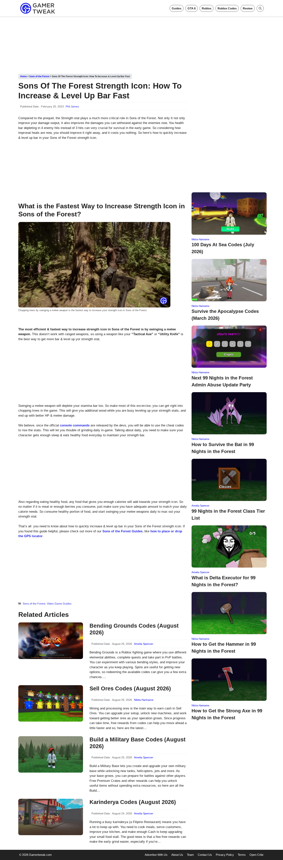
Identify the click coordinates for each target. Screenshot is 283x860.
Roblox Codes (227, 8)
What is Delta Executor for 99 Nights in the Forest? (223, 581)
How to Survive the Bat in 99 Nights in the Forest (223, 448)
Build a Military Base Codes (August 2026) (138, 742)
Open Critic (257, 854)
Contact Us (205, 854)
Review (248, 8)
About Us (177, 854)
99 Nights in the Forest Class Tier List (228, 514)
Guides (176, 8)
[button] (260, 8)
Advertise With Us (156, 854)
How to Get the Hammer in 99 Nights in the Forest (224, 647)
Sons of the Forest (39, 76)
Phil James (72, 106)
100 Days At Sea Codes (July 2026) (223, 248)
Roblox (206, 8)
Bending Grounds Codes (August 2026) (134, 629)
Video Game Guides (59, 603)
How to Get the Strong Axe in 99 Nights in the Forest (227, 714)
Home (23, 76)
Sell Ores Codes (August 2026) (130, 688)
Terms (242, 854)
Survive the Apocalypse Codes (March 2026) (225, 315)
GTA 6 (192, 8)
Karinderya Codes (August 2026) (133, 802)
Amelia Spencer (143, 643)
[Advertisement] (141, 44)
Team (190, 854)
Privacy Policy (225, 854)
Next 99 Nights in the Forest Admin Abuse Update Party (222, 381)
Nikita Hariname (143, 699)
